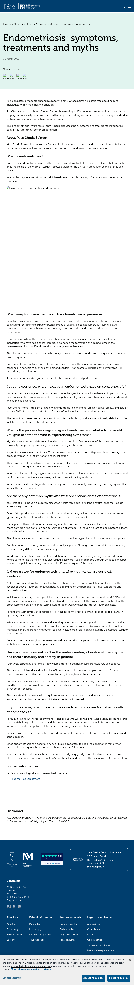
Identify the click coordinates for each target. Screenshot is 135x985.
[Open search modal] (123, 6)
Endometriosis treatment (25, 778)
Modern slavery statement (101, 950)
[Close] (129, 960)
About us (11, 924)
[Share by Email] (6, 76)
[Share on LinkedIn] (12, 76)
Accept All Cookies (93, 977)
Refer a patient (67, 929)
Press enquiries (67, 940)
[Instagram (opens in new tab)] (14, 907)
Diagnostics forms (69, 934)
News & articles (15, 934)
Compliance (93, 929)
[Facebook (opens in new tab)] (20, 907)
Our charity (12, 929)
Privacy (91, 934)
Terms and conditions (98, 945)
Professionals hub (69, 924)
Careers (11, 940)
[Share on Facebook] (19, 76)
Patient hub (35, 924)
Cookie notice (94, 940)
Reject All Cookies (118, 977)
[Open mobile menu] (129, 6)
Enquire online (14, 900)
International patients (40, 934)
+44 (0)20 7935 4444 (18, 897)
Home (7, 24)
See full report (94, 866)
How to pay (35, 929)
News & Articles (23, 24)
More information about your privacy (31, 969)
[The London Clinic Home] (21, 6)
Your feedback (36, 940)
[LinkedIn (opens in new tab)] (9, 907)
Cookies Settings (12, 977)
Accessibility (93, 924)
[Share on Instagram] (25, 76)
